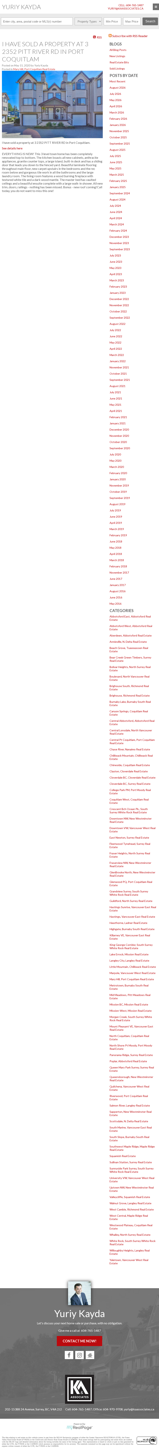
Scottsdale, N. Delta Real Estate (129, 1121)
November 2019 (119, 485)
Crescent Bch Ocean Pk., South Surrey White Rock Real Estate (129, 810)
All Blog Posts (118, 49)
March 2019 (117, 529)
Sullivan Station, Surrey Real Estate (131, 1162)
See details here (12, 148)
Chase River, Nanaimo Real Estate (130, 749)
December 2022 (119, 299)
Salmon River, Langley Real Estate (130, 1105)
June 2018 (116, 541)
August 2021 (117, 386)
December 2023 (119, 236)
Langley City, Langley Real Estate (129, 960)
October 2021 (118, 373)
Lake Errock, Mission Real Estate (129, 954)
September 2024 (120, 193)
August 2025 (117, 149)
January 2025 (118, 187)
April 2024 (116, 218)
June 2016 (116, 597)
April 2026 (116, 106)
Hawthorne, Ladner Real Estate (128, 922)
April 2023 (116, 274)
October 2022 (118, 311)
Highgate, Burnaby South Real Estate (132, 929)
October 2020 (118, 442)
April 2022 (116, 348)
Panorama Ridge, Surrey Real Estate (131, 1055)
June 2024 (116, 212)
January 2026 (118, 124)
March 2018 (117, 560)
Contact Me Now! (79, 1341)
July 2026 (115, 93)
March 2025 (117, 174)
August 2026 (117, 87)
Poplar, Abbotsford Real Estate (128, 1061)
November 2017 (119, 572)
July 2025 (115, 156)
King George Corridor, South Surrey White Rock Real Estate (131, 946)
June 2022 (116, 336)
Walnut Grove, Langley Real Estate (130, 1203)
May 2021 (115, 404)
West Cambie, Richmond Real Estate (132, 1209)
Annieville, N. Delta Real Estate (128, 641)
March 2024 (117, 224)
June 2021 (116, 398)
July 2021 (115, 392)
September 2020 (120, 448)
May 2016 (115, 603)
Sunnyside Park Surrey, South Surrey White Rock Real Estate (132, 1170)
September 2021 (120, 379)
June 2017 (116, 578)
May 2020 (115, 460)
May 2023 (115, 267)
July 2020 (115, 454)
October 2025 (118, 137)
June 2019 (116, 516)
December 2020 (119, 429)
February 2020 (118, 473)
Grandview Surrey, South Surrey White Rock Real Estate (129, 893)
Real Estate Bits (119, 62)
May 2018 (115, 547)
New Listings (117, 56)
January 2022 (118, 361)
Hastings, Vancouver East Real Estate (132, 916)
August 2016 (117, 591)
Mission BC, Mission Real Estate (129, 1004)
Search (150, 21)
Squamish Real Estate (123, 1156)
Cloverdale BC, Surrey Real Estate (130, 783)
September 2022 (120, 317)
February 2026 (118, 118)
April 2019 (116, 522)
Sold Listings (117, 68)
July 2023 (115, 255)
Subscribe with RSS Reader (130, 36)
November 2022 (119, 305)
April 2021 (116, 410)
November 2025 (119, 131)
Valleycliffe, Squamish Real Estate (130, 1197)
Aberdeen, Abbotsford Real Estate (131, 635)
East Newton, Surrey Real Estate (129, 837)
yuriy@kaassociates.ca (125, 8)
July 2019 (115, 510)
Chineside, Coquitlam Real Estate (130, 765)
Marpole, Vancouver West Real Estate (133, 973)
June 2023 (116, 261)
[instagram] (79, 1355)
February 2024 (118, 230)
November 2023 (119, 243)
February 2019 (118, 535)
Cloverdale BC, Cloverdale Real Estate (133, 777)
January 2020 (118, 479)
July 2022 (115, 330)
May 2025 (115, 168)
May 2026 (115, 100)
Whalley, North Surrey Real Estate (130, 1234)
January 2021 (118, 423)
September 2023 (120, 249)
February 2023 (118, 286)
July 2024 (115, 205)
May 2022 (115, 342)
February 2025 (118, 180)
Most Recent (117, 81)
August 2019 (117, 504)
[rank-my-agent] (90, 1355)
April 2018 (116, 553)
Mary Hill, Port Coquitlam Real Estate (132, 979)
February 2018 (118, 566)
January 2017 (118, 585)
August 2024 (117, 199)
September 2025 (120, 143)
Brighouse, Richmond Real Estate (130, 695)
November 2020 (119, 435)
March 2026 (117, 112)
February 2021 (118, 417)
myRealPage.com (80, 1428)
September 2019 (120, 498)
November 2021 (119, 367)
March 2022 (117, 355)
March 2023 (117, 280)
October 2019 (118, 491)
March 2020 (117, 466)
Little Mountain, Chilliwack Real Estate (133, 966)
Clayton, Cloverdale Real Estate (129, 771)
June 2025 (116, 162)
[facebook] (69, 1355)
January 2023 (118, 292)
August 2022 (117, 323)
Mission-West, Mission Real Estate (131, 1010)
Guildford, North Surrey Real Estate (131, 901)
